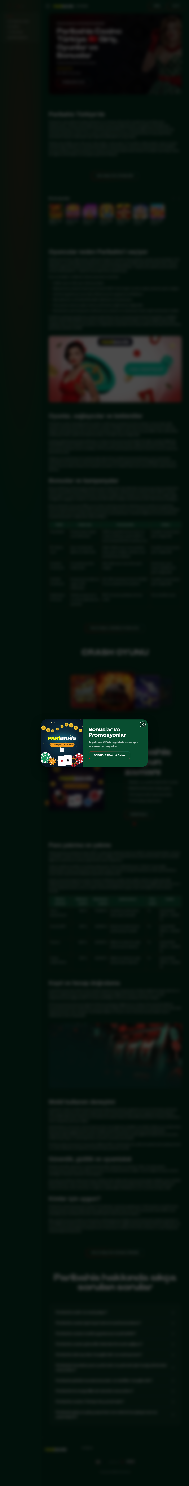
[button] (109, 755)
